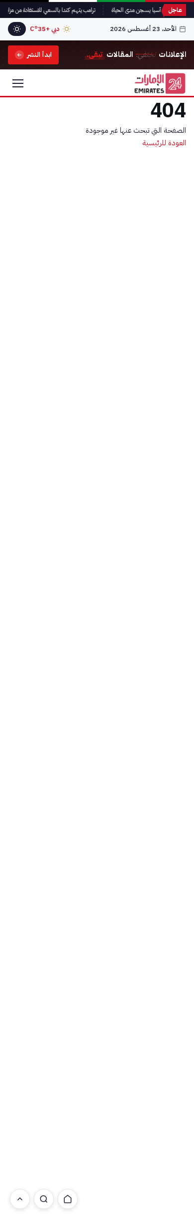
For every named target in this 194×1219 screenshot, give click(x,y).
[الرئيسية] (68, 1199)
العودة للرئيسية (164, 142)
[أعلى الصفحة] (20, 1199)
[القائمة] (18, 83)
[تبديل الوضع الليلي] (17, 29)
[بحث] (44, 1199)
